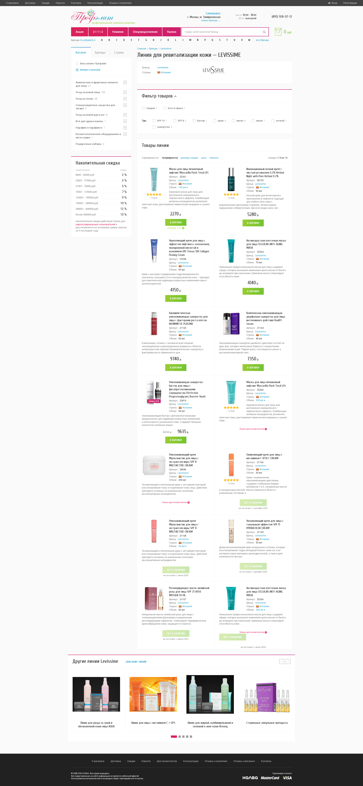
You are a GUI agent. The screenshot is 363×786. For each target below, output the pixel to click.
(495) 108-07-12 (282, 17)
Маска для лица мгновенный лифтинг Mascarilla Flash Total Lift (189, 170)
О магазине (12, 3)
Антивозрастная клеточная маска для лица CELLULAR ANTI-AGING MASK (266, 244)
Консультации (95, 3)
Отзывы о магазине (244, 761)
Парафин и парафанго (90, 127)
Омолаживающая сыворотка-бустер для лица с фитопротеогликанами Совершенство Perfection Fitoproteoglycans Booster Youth (187, 389)
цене (203, 158)
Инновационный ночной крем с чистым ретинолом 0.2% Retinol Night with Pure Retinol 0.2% (265, 172)
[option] (96, 699)
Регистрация (350, 3)
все (262, 40)
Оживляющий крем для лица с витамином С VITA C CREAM (264, 456)
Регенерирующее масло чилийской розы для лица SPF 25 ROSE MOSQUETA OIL (189, 591)
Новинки (117, 31)
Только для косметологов (251, 429)
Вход (334, 3)
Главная (141, 48)
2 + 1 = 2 (98, 31)
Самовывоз (213, 13)
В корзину (176, 222)
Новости (60, 3)
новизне (213, 158)
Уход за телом (86, 98)
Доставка (30, 3)
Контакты (76, 3)
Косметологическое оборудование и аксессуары (98, 136)
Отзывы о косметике (120, 3)
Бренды (100, 53)
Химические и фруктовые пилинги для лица (97, 84)
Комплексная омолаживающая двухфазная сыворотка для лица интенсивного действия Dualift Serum (265, 318)
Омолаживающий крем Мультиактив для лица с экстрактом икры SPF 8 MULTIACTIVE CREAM (184, 460)
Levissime (166, 48)
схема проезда (209, 20)
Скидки (46, 3)
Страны (119, 53)
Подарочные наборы (90, 144)
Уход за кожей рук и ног (91, 114)
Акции (80, 31)
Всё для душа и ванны (91, 121)
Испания (166, 72)
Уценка (171, 31)
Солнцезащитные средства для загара (95, 107)
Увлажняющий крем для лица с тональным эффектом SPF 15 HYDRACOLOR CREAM (264, 524)
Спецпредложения (145, 31)
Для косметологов (167, 761)
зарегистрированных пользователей (95, 224)
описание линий (136, 661)
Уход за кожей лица (90, 92)
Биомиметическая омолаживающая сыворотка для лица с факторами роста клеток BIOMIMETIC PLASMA (188, 318)
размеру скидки (189, 158)
